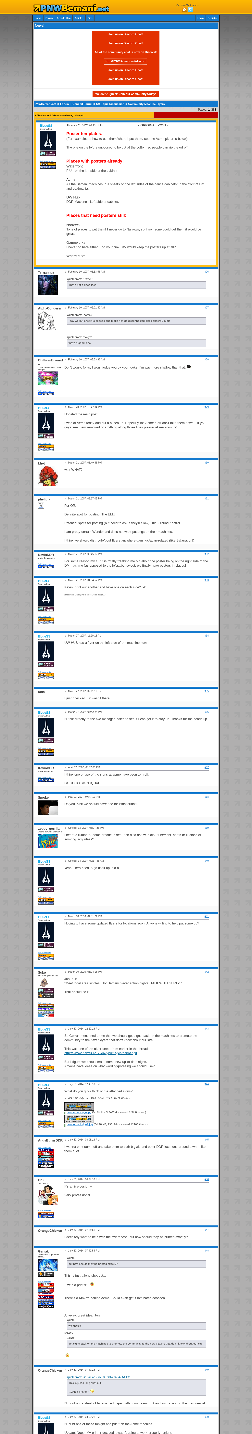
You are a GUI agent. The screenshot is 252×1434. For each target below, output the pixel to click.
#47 (207, 1229)
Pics (90, 18)
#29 (207, 407)
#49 (207, 1369)
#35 (207, 691)
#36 (207, 711)
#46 (207, 1179)
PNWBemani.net (45, 103)
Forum (49, 18)
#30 (207, 462)
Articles (79, 18)
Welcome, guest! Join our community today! (125, 94)
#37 (207, 767)
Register (212, 18)
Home (38, 18)
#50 (207, 1416)
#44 (207, 1084)
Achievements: (46, 161)
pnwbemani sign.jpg (78, 1112)
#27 (207, 307)
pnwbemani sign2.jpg (79, 1124)
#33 (207, 580)
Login (200, 18)
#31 (207, 498)
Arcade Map (63, 18)
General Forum (82, 103)
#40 (207, 860)
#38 (207, 796)
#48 (207, 1250)
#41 (207, 916)
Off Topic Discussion (110, 103)
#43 (207, 1028)
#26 (207, 271)
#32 (207, 554)
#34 (207, 635)
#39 (207, 827)
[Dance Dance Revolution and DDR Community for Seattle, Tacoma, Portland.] (72, 11)
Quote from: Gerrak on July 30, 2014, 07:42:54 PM (98, 1377)
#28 (207, 359)
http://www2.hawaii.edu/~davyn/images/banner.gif (100, 1053)
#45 (207, 1139)
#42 (207, 971)
